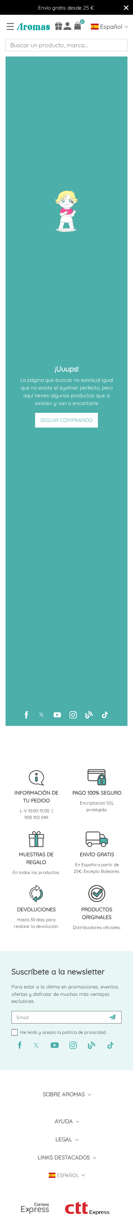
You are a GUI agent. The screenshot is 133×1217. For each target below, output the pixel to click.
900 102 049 (36, 817)
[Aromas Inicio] (32, 26)
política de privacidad (84, 1032)
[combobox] (66, 45)
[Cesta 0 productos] (78, 26)
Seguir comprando (66, 420)
